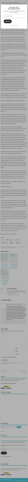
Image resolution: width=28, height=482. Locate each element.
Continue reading (14, 25)
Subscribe (7, 21)
